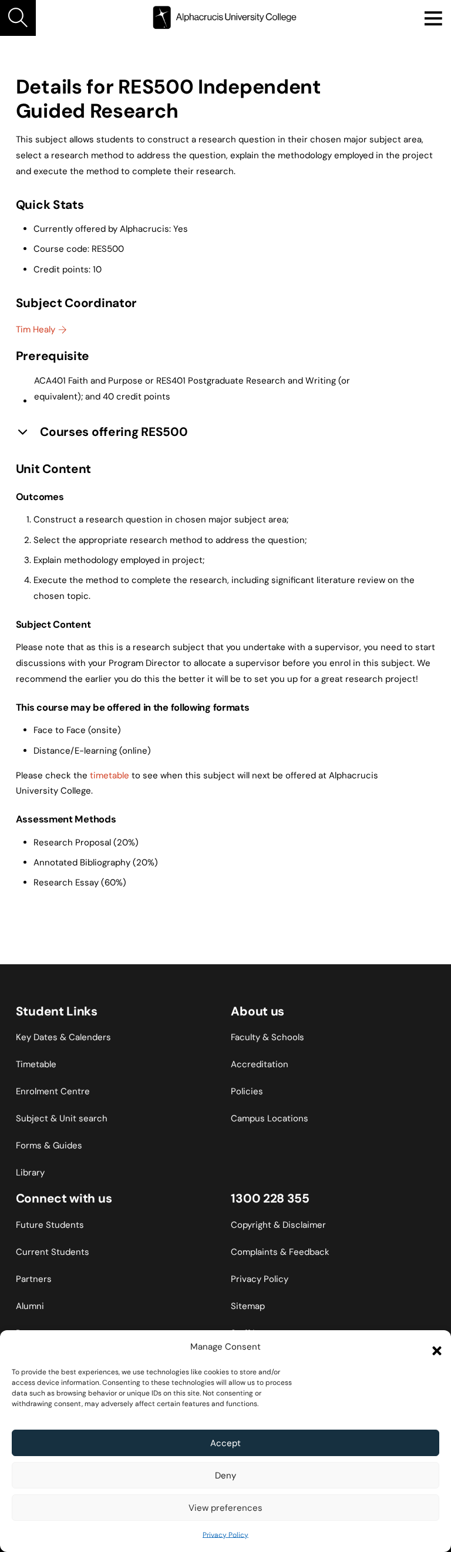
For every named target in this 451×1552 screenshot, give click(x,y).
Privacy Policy (225, 1535)
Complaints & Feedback (280, 1252)
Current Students (52, 1252)
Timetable (36, 1064)
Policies (247, 1091)
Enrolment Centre (53, 1091)
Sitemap (248, 1306)
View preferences (225, 1508)
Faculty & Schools (267, 1037)
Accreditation (259, 1064)
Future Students (50, 1225)
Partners (34, 1279)
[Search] (18, 18)
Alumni (30, 1306)
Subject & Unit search (61, 1118)
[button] (433, 1347)
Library (30, 1172)
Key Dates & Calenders (63, 1037)
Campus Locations (269, 1118)
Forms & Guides (49, 1145)
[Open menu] (433, 18)
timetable (109, 775)
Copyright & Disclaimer (278, 1225)
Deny (225, 1475)
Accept (225, 1443)
